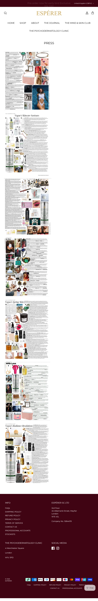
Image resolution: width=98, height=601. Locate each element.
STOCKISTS (10, 534)
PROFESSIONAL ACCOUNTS (17, 530)
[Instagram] (57, 548)
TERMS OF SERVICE (14, 523)
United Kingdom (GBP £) (83, 3)
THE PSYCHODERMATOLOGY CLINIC (49, 31)
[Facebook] (53, 548)
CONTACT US (11, 527)
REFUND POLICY (12, 515)
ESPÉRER (8, 581)
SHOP (23, 23)
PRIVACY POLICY (12, 519)
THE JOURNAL (52, 23)
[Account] (86, 13)
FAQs (7, 508)
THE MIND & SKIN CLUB (77, 23)
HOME (11, 23)
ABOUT (35, 23)
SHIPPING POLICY (13, 512)
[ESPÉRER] (49, 13)
